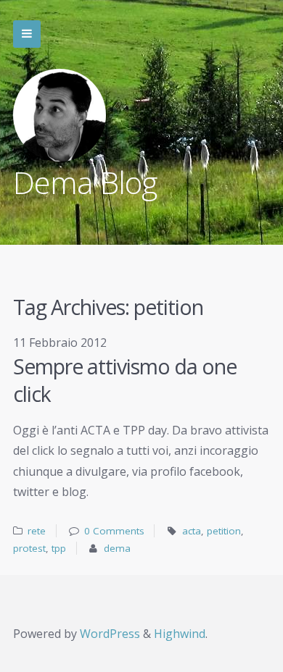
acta (191, 530)
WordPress (110, 634)
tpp (59, 548)
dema (117, 548)
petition (224, 530)
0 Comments (114, 530)
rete (37, 530)
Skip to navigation (27, 34)
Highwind (179, 634)
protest (29, 548)
